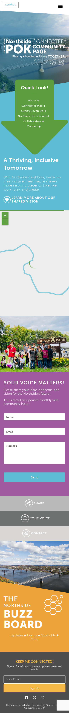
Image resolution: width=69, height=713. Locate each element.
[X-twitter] (34, 697)
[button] (60, 6)
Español (10, 4)
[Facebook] (26, 697)
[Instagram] (42, 697)
